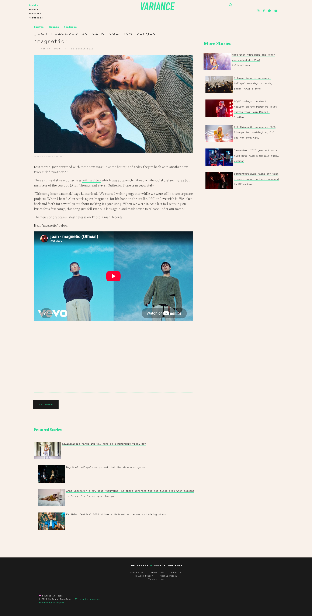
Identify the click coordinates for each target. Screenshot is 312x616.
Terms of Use (156, 579)
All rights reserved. (87, 599)
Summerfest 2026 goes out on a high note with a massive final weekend (256, 155)
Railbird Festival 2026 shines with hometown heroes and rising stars (116, 514)
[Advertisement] (113, 358)
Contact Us (137, 572)
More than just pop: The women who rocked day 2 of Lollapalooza (253, 60)
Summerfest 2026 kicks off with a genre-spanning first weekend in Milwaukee (256, 179)
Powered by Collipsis (52, 603)
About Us (176, 572)
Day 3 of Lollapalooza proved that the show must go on (105, 467)
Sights (33, 5)
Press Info (157, 572)
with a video (91, 180)
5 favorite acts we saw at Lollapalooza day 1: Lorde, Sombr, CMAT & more (253, 83)
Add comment (45, 404)
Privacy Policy (147, 576)
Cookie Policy (168, 576)
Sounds (33, 9)
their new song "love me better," (104, 167)
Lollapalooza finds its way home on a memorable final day (104, 443)
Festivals (36, 18)
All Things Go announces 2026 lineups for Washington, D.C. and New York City (254, 132)
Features (35, 14)
